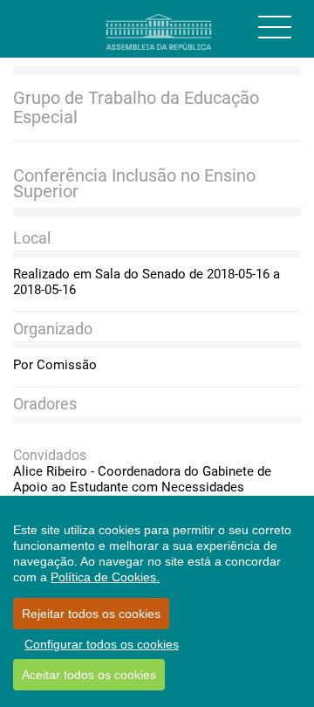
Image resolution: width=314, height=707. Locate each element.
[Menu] (275, 27)
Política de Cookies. (105, 577)
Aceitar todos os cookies (89, 675)
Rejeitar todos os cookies (91, 614)
